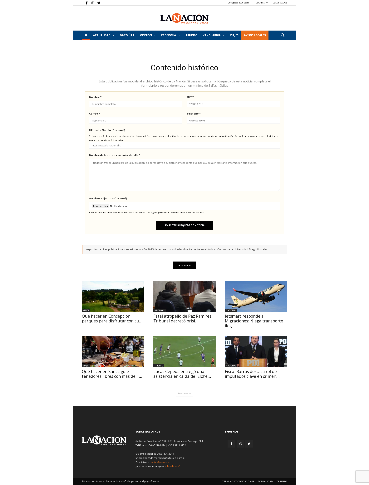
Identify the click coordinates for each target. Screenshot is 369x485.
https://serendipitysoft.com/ (143, 481)
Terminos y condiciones (238, 481)
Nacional (160, 310)
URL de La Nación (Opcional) (107, 130)
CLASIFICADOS (280, 2)
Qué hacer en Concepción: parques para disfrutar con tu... (112, 318)
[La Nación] (184, 18)
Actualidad (102, 35)
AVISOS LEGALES (255, 35)
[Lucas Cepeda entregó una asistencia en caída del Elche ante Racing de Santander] (184, 351)
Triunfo (191, 35)
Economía (169, 35)
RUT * (190, 97)
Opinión (146, 35)
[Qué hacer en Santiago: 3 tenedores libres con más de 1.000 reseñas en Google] (113, 351)
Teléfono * (194, 113)
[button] (282, 35)
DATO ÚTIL (127, 35)
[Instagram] (91, 2)
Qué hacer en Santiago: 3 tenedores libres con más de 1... (112, 374)
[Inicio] (86, 35)
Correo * (94, 113)
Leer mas (183, 393)
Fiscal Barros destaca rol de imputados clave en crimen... (252, 374)
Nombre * (95, 97)
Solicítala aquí (172, 466)
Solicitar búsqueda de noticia (184, 225)
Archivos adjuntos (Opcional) (108, 198)
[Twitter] (97, 2)
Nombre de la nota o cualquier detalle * (114, 155)
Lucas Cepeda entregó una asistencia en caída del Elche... (182, 374)
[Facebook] (85, 2)
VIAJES (234, 35)
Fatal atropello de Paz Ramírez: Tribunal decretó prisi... (183, 318)
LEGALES (260, 2)
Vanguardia (212, 35)
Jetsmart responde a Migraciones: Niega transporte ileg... (254, 320)
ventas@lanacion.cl (160, 462)
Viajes (86, 310)
